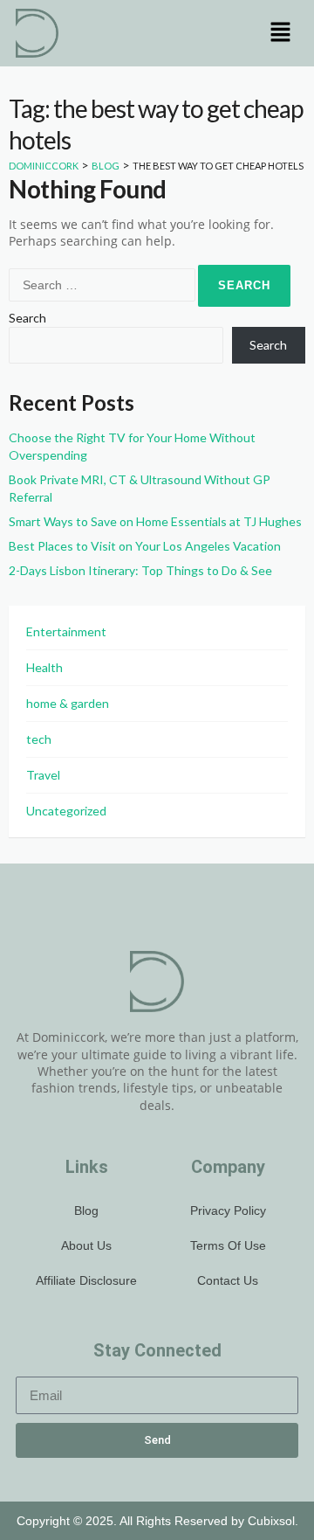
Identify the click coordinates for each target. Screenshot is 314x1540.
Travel (43, 774)
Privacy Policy (228, 1210)
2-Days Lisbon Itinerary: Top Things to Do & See (140, 570)
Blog (86, 1210)
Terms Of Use (228, 1245)
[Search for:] (103, 284)
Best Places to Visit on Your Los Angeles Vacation (145, 545)
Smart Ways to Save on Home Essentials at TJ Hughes (155, 521)
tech (38, 739)
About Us (86, 1245)
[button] (280, 33)
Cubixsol (271, 1521)
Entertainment (66, 631)
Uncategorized (66, 810)
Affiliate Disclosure (86, 1280)
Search (27, 317)
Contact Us (227, 1280)
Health (44, 667)
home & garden (67, 703)
